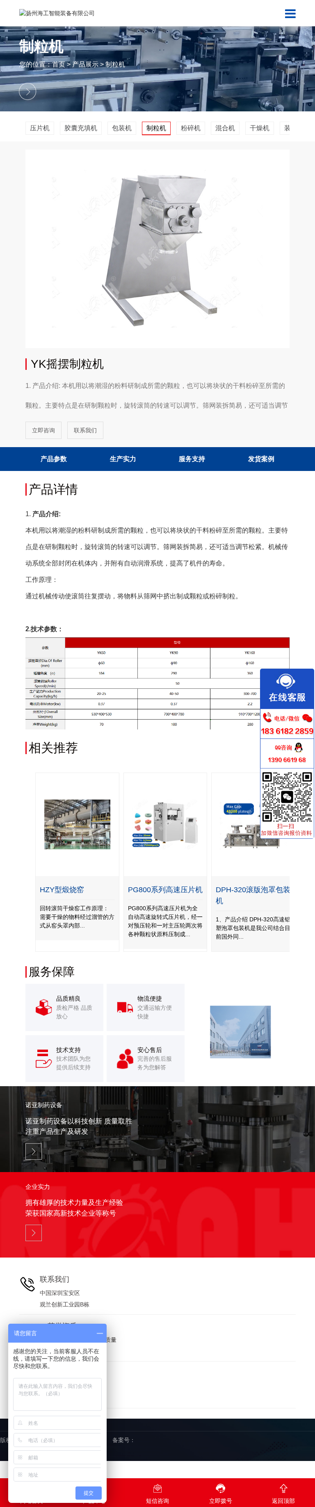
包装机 (122, 128)
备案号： (123, 1440)
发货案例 (261, 458)
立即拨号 (220, 1493)
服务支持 (192, 458)
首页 (58, 64)
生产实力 (123, 458)
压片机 (40, 128)
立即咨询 (43, 430)
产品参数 (54, 458)
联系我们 (85, 430)
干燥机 (259, 128)
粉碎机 (191, 128)
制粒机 (115, 64)
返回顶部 (283, 1493)
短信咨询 (157, 1493)
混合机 (225, 128)
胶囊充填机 (80, 128)
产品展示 (85, 64)
